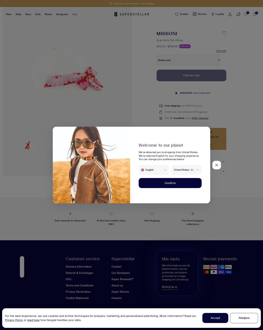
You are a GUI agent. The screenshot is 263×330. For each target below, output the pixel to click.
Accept (215, 318)
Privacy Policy (14, 320)
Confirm (170, 183)
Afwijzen (244, 318)
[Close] (216, 165)
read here (33, 320)
